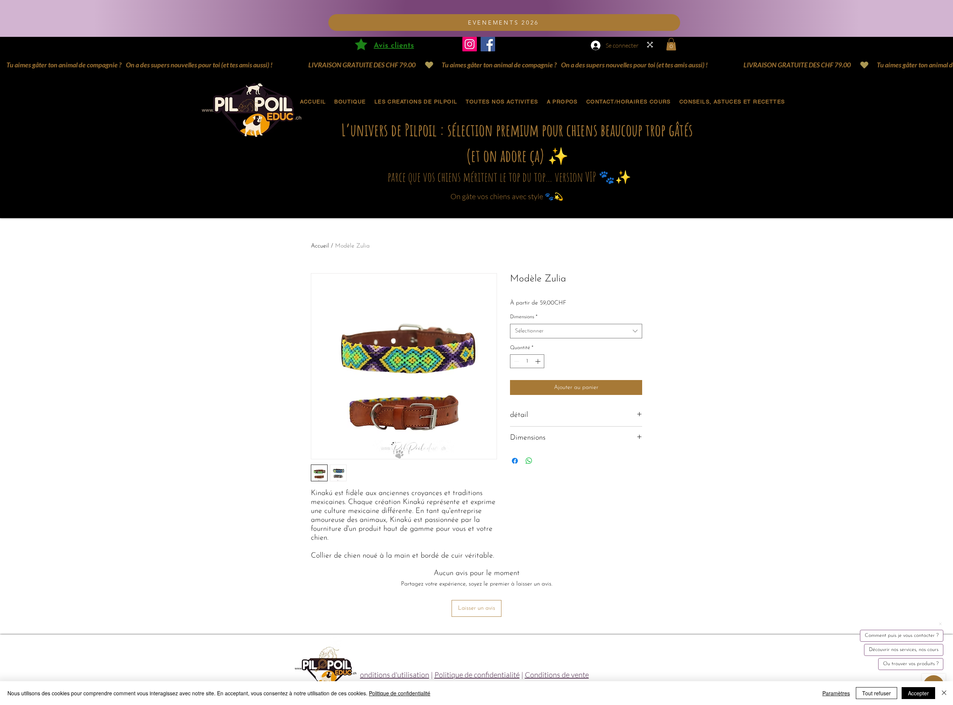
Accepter (918, 693)
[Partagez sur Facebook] (514, 460)
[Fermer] (944, 693)
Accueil (320, 246)
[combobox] (576, 331)
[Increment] (538, 361)
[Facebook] (488, 44)
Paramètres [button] (836, 693)
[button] (671, 44)
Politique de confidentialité (477, 674)
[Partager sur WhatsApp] (529, 460)
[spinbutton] (527, 361)
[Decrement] (515, 361)
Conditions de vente (557, 674)
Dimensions (524, 317)
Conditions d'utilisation (392, 674)
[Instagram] (469, 44)
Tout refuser (876, 693)
